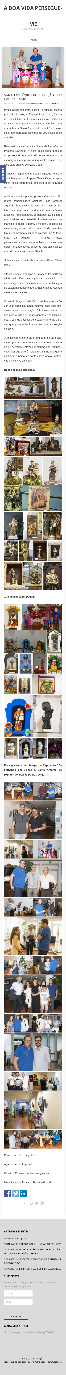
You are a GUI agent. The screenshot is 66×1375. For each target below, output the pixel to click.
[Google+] (42, 1203)
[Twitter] (31, 1203)
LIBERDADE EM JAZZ (15, 1238)
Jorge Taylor (38, 1358)
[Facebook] (36, 1203)
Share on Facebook (7, 1193)
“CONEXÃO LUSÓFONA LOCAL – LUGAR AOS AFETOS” (32, 1243)
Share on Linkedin (23, 1193)
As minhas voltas (35, 103)
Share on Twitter (15, 1193)
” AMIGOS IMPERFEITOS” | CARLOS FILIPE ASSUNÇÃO (32, 1268)
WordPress (57, 1362)
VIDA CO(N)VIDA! (51, 103)
